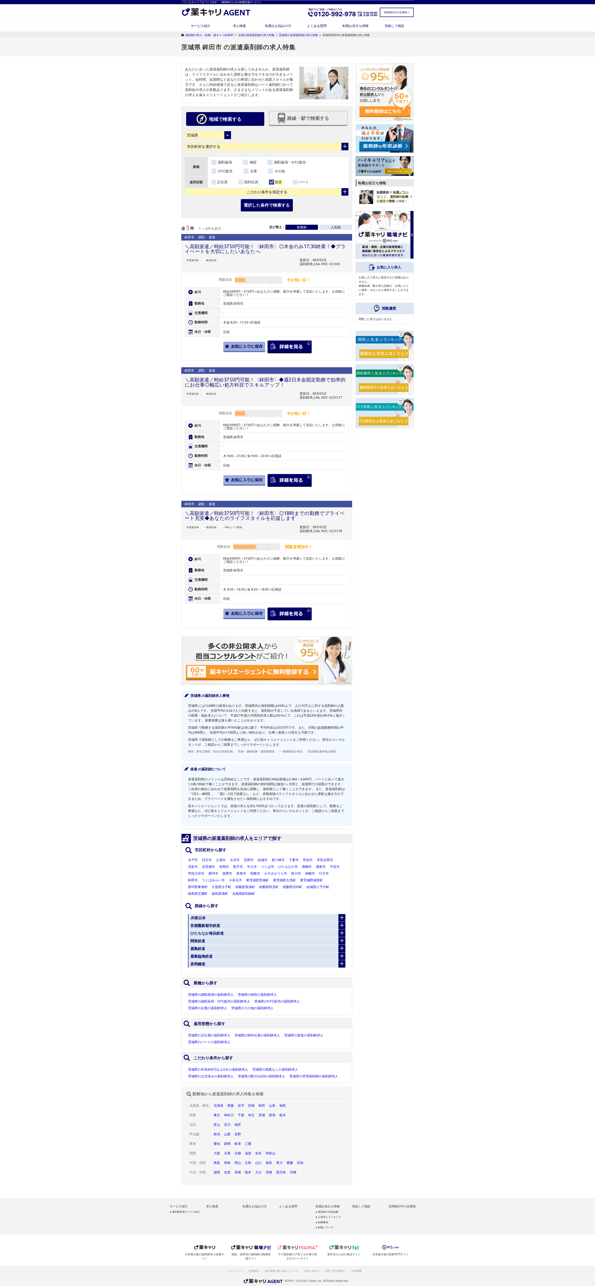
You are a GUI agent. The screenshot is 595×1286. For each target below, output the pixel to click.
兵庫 (227, 1153)
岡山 (238, 1163)
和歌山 (270, 1153)
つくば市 (267, 866)
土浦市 (221, 860)
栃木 (282, 1115)
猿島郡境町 (220, 893)
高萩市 (193, 866)
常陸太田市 (325, 860)
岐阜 (238, 1144)
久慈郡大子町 (221, 887)
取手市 (238, 866)
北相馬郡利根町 (243, 893)
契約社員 (251, 182)
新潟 (217, 1134)
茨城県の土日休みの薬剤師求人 (211, 1076)
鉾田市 (193, 880)
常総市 (308, 860)
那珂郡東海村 (198, 887)
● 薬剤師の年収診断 (327, 1212)
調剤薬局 (224, 162)
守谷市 (335, 866)
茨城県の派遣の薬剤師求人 (303, 1035)
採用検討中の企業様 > (396, 12)
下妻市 (294, 860)
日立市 (207, 860)
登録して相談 (394, 26)
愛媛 (290, 1163)
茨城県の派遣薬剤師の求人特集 (298, 35)
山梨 (227, 1134)
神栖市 (310, 873)
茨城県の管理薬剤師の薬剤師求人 (313, 1076)
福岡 (217, 1172)
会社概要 (356, 1270)
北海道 (218, 1105)
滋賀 (248, 1153)
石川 (227, 1124)
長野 (238, 1134)
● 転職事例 (322, 1222)
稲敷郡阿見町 (269, 887)
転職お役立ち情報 (356, 26)
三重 (248, 1144)
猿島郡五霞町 (198, 893)
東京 (217, 1115)
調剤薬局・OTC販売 (289, 162)
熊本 (248, 1172)
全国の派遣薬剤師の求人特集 (256, 35)
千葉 (241, 1115)
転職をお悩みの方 (278, 26)
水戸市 (193, 860)
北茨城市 (208, 866)
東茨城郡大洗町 (284, 880)
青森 (230, 1105)
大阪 (217, 1153)
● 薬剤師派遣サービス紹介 (185, 1212)
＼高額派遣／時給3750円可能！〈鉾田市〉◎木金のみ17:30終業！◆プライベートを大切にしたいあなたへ (265, 249)
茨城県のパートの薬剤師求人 (209, 1042)
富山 (217, 1124)
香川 (279, 1163)
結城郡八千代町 (318, 887)
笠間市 (224, 866)
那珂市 (213, 873)
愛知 (217, 1144)
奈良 (258, 1153)
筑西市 (227, 873)
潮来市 (321, 866)
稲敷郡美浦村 (245, 887)
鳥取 (217, 1163)
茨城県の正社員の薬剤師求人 (209, 1035)
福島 (282, 1105)
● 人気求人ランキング (328, 1217)
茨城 (261, 1115)
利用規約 (254, 1270)
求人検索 (239, 26)
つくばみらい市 (213, 880)
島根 (227, 1163)
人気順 (336, 227)
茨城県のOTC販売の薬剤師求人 (277, 1001)
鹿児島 (281, 1172)
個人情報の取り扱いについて (281, 1270)
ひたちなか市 (288, 866)
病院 (253, 162)
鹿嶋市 (307, 866)
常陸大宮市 (196, 873)
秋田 (261, 1105)
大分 (258, 1172)
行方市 (324, 873)
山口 (258, 1163)
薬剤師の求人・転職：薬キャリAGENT (209, 35)
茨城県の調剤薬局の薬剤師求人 (211, 994)
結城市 (263, 860)
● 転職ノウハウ (324, 1227)
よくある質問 (317, 26)
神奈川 (229, 1115)
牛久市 (252, 866)
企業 (253, 171)
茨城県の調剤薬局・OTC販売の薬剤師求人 (219, 1001)
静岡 (227, 1144)
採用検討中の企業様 (402, 1206)
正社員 (222, 182)
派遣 (278, 182)
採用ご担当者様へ (335, 1270)
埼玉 (251, 1115)
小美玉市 (235, 880)
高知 (300, 1163)
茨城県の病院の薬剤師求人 (257, 994)
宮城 (251, 1105)
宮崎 (269, 1172)
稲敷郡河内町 (292, 887)
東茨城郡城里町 (311, 880)
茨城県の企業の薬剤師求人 (207, 1008)
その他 (279, 171)
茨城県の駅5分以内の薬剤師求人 (261, 1076)
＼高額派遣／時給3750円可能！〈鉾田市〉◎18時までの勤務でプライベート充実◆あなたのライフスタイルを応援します (265, 515)
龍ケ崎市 (278, 860)
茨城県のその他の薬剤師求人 (252, 1008)
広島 (248, 1163)
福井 (238, 1124)
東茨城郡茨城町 (257, 880)
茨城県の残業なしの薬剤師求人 (275, 1069)
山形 (272, 1105)
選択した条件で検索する (267, 205)
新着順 (302, 227)
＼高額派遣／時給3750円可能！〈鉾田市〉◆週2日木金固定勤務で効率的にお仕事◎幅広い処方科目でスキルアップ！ (265, 382)
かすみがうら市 (275, 873)
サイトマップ (235, 1270)
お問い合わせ (312, 1270)
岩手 (241, 1105)
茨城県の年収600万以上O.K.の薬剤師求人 (218, 1069)
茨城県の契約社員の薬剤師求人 (257, 1035)
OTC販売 (224, 171)
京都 (238, 1153)
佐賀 (227, 1172)
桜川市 (296, 873)
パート (303, 182)
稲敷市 (255, 873)
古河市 (235, 860)
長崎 (238, 1172)
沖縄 (293, 1172)
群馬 (272, 1115)
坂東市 (241, 873)
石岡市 (249, 860)
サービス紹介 (200, 26)
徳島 (269, 1163)
